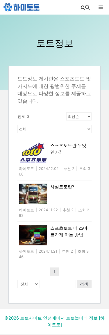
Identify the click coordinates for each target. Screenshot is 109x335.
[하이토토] (22, 7)
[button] (85, 7)
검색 (84, 283)
